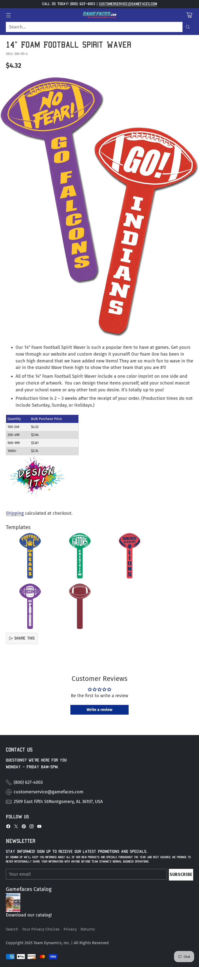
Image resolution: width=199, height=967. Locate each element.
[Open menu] (8, 15)
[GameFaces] (99, 15)
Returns (88, 929)
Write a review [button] (99, 709)
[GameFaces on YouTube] (39, 827)
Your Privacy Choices (41, 929)
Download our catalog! (29, 915)
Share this (24, 638)
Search (12, 929)
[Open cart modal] (189, 15)
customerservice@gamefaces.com (128, 4)
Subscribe (181, 874)
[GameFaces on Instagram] (31, 827)
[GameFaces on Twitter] (16, 827)
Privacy (70, 929)
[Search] (187, 27)
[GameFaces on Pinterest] (24, 827)
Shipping (15, 513)
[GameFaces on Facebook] (8, 827)
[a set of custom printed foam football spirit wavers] (99, 206)
